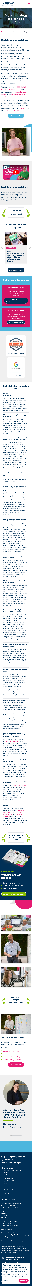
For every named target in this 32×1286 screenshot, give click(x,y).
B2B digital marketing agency (17, 167)
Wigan (14, 1250)
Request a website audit (9, 1221)
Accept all (23, 1280)
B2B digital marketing (16, 322)
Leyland (3, 1250)
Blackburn (10, 1248)
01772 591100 (13, 110)
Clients (3, 1213)
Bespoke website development (11, 301)
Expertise (4, 1215)
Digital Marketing (11, 247)
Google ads (19, 314)
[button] (11, 1135)
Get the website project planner (14, 894)
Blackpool (17, 1248)
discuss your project (20, 785)
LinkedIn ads (16, 318)
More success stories (16, 270)
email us (23, 108)
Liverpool (26, 1250)
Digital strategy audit (7, 1223)
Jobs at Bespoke (6, 1229)
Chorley (23, 1248)
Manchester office (10, 1178)
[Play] (16, 172)
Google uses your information (14, 1276)
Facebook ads (10, 316)
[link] (5, 167)
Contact (4, 1217)
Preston (3, 1248)
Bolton (9, 1250)
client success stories (13, 741)
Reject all (5, 1280)
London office (8, 1188)
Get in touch (16, 1064)
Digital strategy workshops (13, 1060)
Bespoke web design (11, 1051)
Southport (19, 1250)
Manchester (13, 1252)
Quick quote (16, 116)
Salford (3, 1252)
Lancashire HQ (9, 1168)
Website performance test (9, 1225)
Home (3, 32)
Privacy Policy (12, 1274)
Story (2, 1211)
